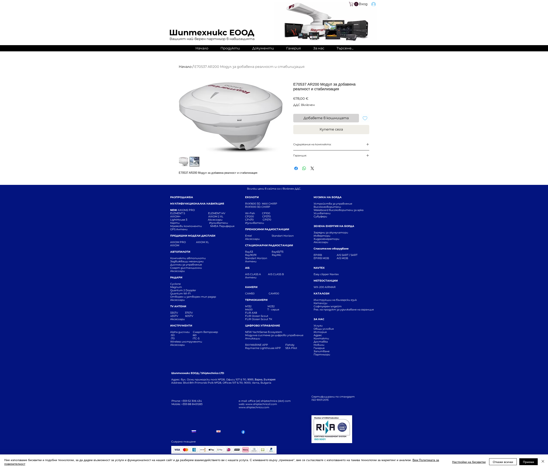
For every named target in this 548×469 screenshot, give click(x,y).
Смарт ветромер (205, 332)
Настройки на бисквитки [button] (469, 462)
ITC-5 (196, 338)
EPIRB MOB (321, 258)
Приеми (528, 462)
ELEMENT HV (217, 213)
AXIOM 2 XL (216, 216)
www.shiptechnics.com (254, 407)
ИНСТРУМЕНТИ (181, 325)
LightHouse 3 (189, 219)
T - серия (273, 309)
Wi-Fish (253, 213)
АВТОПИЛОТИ (180, 251)
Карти (175, 222)
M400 (249, 309)
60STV (189, 316)
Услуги (318, 325)
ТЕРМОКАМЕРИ (256, 299)
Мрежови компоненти (186, 226)
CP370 (266, 216)
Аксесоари (215, 219)
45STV (174, 316)
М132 (248, 306)
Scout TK (266, 319)
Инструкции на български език (343, 299)
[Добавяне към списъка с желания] (365, 118)
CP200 (253, 216)
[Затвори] (542, 462)
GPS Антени (179, 229)
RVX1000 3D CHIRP (257, 206)
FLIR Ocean (252, 319)
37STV (189, 312)
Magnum (176, 287)
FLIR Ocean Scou (256, 316)
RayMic (276, 255)
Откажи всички (503, 462)
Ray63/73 (277, 251)
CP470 (254, 219)
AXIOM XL (198, 242)
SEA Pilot (291, 348)
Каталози (320, 303)
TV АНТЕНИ (178, 306)
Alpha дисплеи (180, 332)
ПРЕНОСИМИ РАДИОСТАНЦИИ (267, 229)
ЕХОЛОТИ (252, 197)
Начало (185, 67)
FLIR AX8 (251, 312)
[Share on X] (312, 168)
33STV (174, 312)
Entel (248, 235)
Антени (250, 261)
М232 (271, 306)
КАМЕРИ (251, 287)
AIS (247, 267)
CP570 (267, 219)
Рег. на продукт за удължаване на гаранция (344, 309)
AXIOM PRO (178, 242)
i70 (173, 338)
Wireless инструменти (186, 341)
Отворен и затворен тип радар (193, 296)
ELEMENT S (178, 213)
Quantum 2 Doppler (183, 290)
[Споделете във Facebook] (296, 168)
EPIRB (319, 255)
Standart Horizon (283, 235)
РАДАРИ (176, 277)
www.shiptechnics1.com (261, 404)
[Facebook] (243, 432)
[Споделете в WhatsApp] (304, 168)
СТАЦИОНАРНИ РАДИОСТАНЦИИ (269, 245)
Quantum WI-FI (180, 293)
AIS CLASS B (276, 274)
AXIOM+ (189, 216)
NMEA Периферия (222, 226)
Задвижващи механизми (187, 261)
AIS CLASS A (253, 274)
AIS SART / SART (347, 255)
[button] (354, 4)
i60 (195, 335)
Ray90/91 (250, 255)
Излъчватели (254, 222)
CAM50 (257, 293)
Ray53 (250, 251)
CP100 (267, 213)
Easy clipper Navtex (326, 274)
